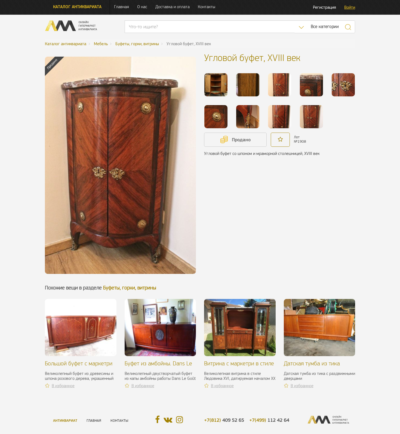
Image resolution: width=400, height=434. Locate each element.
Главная (121, 6)
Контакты (206, 6)
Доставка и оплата (172, 6)
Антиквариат (65, 420)
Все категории (325, 26)
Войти (349, 7)
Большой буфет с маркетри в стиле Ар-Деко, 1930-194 (79, 366)
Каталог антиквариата (77, 6)
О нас (142, 6)
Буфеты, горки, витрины (129, 288)
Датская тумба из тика (312, 363)
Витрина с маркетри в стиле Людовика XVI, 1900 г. (239, 366)
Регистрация (324, 7)
